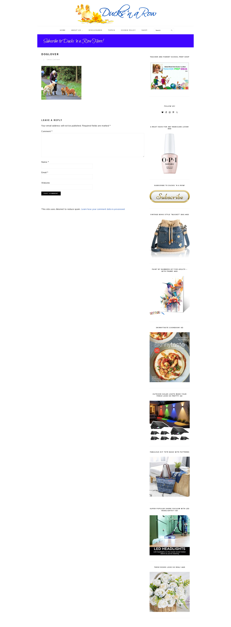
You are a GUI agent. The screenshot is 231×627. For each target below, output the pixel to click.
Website (45, 183)
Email (44, 172)
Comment (47, 131)
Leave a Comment (53, 59)
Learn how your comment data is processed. (103, 209)
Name (45, 162)
